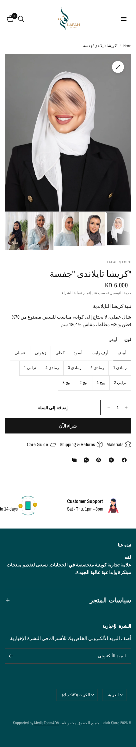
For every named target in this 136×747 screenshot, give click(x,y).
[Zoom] (118, 67)
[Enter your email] (11, 656)
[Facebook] (123, 460)
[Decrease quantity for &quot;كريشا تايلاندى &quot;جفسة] (109, 407)
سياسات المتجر (110, 600)
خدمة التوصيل (120, 293)
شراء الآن (68, 426)
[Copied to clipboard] (73, 460)
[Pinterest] (97, 460)
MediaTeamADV (46, 723)
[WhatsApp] (85, 460)
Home (127, 45)
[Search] (21, 19)
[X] (110, 460)
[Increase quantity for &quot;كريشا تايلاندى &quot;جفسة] (126, 407)
